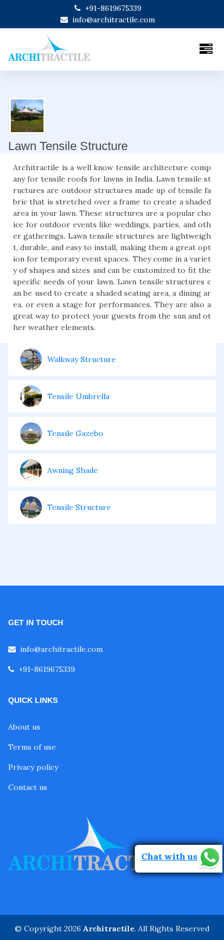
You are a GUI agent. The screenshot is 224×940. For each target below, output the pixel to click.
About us (24, 727)
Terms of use (32, 747)
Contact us (27, 787)
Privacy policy (33, 767)
